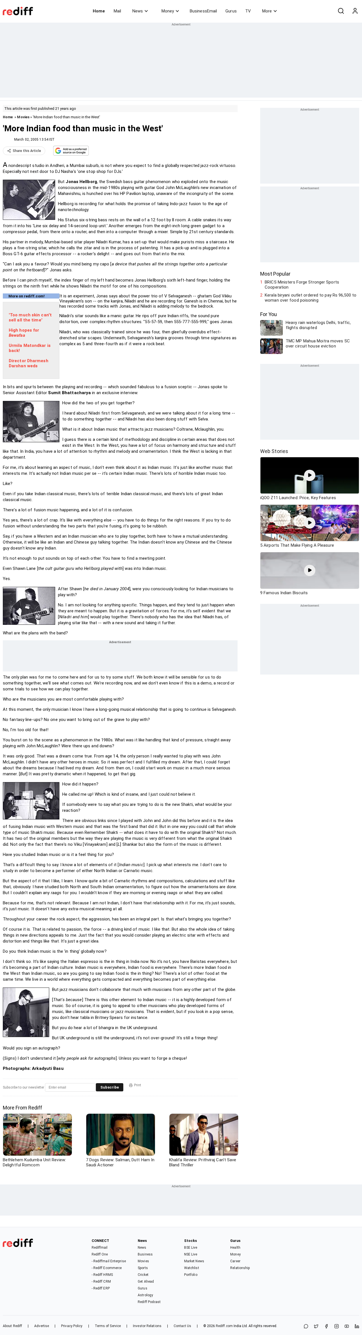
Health (235, 1248)
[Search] (341, 11)
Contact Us (182, 1326)
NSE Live (190, 1254)
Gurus (231, 11)
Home (99, 11)
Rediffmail (100, 1248)
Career (235, 1261)
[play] (309, 475)
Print (137, 1085)
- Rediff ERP (101, 1288)
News (137, 11)
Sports (143, 1268)
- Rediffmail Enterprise (109, 1261)
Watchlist (191, 1268)
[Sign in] (355, 11)
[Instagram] (336, 1326)
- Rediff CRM (101, 1282)
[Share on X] (316, 1326)
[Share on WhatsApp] (306, 1326)
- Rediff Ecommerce (107, 1268)
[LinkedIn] (357, 1326)
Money (167, 11)
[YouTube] (346, 1326)
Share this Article (27, 151)
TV (248, 11)
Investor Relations (147, 1326)
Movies (23, 117)
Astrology (145, 1295)
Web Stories (274, 451)
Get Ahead (146, 1282)
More (267, 11)
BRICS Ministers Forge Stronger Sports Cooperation (302, 285)
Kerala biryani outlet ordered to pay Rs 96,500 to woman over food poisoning (310, 298)
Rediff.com (224, 1326)
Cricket (143, 1275)
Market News (194, 1261)
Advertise (41, 1326)
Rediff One (100, 1254)
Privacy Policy (71, 1326)
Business (145, 1254)
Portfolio (190, 1275)
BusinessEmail (203, 11)
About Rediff (12, 1326)
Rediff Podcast (149, 1302)
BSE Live (190, 1248)
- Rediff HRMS (102, 1275)
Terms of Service (108, 1326)
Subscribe (109, 1087)
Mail (117, 11)
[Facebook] (326, 1326)
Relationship (240, 1268)
